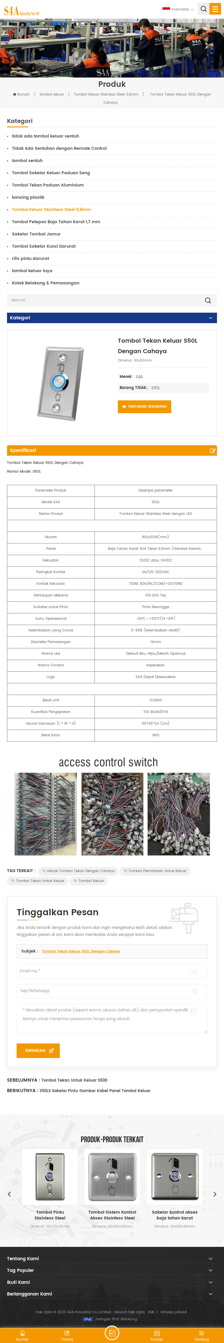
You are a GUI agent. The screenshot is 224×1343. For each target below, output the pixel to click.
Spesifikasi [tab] (23, 450)
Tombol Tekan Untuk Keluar (40, 881)
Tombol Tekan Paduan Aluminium (48, 185)
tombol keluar (52, 94)
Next (215, 1194)
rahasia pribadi (173, 1312)
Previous (9, 1194)
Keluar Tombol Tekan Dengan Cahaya (80, 871)
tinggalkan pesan (112, 1333)
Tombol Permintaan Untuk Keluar (157, 871)
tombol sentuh (27, 160)
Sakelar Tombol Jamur (36, 234)
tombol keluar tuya (32, 270)
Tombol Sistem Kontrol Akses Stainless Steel (112, 1215)
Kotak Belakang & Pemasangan (45, 283)
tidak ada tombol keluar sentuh (45, 136)
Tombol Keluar (91, 881)
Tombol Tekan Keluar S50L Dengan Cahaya (81, 951)
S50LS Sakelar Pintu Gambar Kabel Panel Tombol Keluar (95, 1091)
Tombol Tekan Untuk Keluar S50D (74, 1081)
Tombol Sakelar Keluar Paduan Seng (51, 173)
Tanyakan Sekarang (147, 406)
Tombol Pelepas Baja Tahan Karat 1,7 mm (56, 222)
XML (151, 1312)
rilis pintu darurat (30, 258)
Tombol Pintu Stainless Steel (49, 1215)
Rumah (23, 94)
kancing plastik (28, 197)
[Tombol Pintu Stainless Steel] (50, 1177)
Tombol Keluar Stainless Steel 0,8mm (106, 94)
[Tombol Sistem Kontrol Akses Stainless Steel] (112, 1177)
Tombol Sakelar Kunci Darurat (44, 246)
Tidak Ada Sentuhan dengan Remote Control (59, 148)
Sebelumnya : (23, 1080)
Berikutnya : (22, 1090)
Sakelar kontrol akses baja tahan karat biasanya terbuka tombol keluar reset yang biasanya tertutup (175, 1215)
